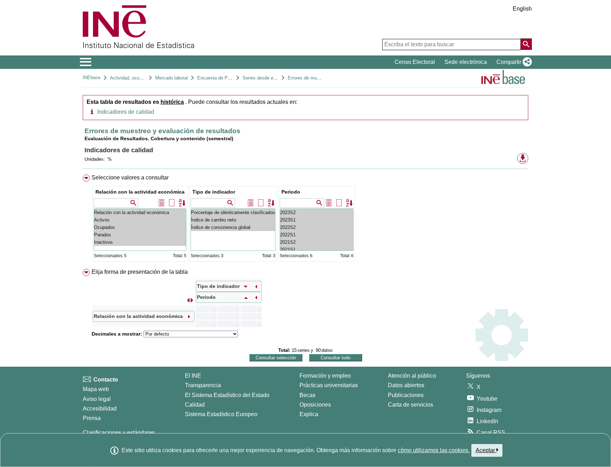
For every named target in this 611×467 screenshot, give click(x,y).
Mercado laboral (171, 78)
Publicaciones (406, 395)
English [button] (522, 9)
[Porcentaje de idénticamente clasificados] (233, 212)
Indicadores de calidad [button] (125, 112)
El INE (193, 376)
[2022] (316, 227)
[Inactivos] (140, 242)
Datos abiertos (406, 385)
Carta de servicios (410, 405)
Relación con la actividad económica (140, 192)
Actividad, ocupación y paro (138, 78)
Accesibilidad (100, 409)
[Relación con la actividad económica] (140, 212)
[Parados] (140, 234)
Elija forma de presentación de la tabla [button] (140, 272)
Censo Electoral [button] (415, 62)
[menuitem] (305, 219)
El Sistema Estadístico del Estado (227, 395)
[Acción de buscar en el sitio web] (526, 44)
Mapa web (96, 389)
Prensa (92, 418)
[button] (513, 62)
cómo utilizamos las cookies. (434, 450)
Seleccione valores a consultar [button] (130, 178)
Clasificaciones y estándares (119, 433)
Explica (308, 414)
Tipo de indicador (213, 192)
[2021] (316, 242)
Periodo (290, 192)
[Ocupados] (140, 227)
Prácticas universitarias (328, 385)
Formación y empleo (325, 376)
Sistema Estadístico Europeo (221, 414)
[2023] (316, 212)
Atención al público (412, 376)
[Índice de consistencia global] (233, 227)
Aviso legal (97, 399)
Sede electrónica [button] (465, 62)
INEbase (91, 77)
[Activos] (140, 220)
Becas (307, 395)
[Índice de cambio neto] (233, 220)
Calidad (195, 405)
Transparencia (203, 385)
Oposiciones (315, 405)
